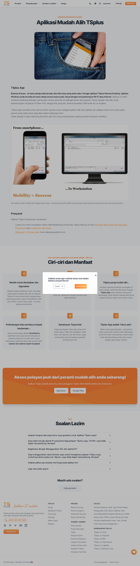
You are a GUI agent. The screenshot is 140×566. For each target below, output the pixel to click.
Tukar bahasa (81, 286)
